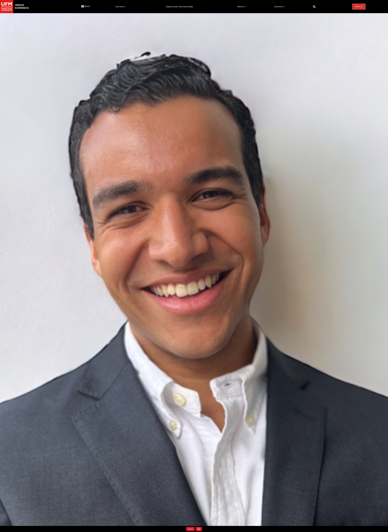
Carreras (119, 6)
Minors (240, 6)
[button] (85, 6)
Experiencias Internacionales (179, 6)
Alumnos (278, 6)
